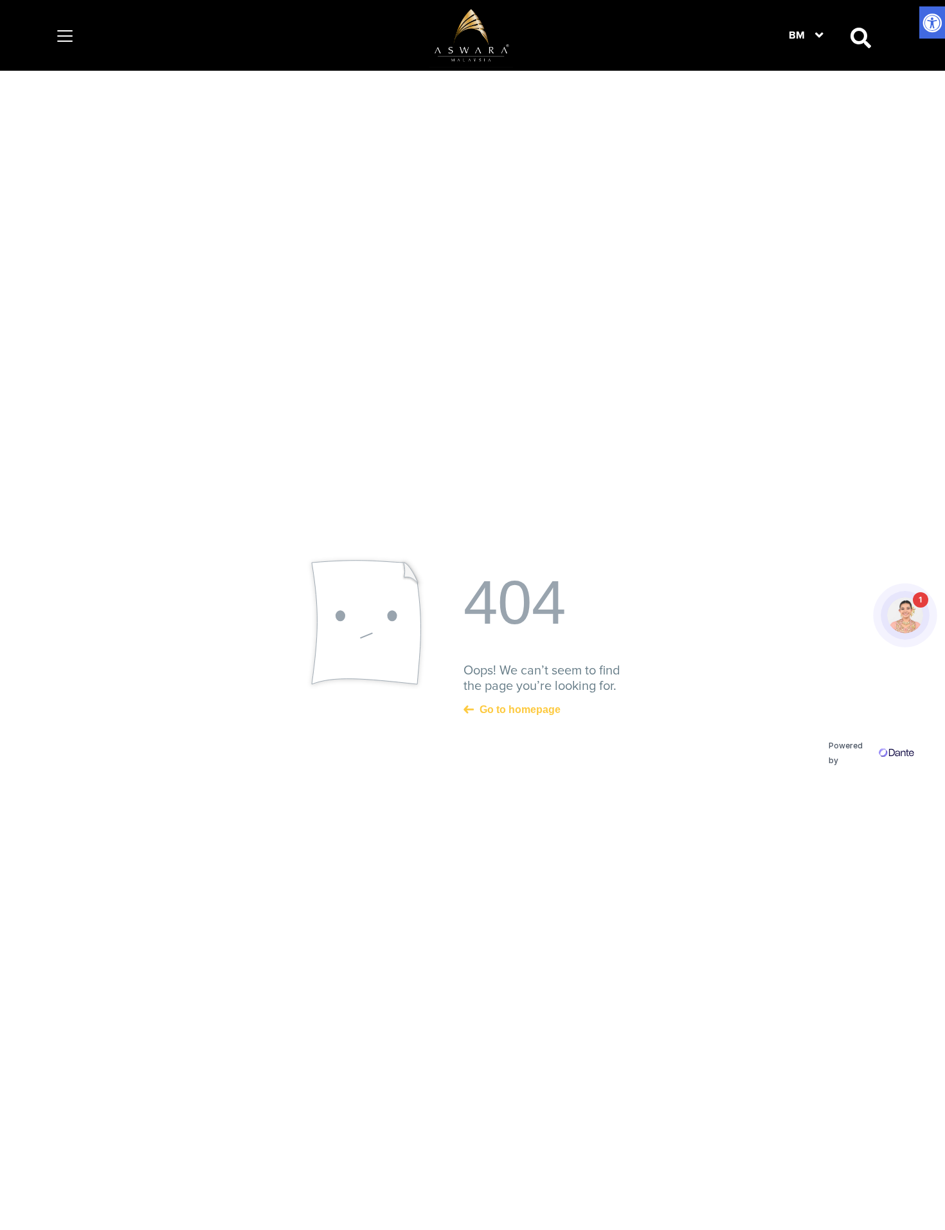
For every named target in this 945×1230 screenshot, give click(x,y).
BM (797, 35)
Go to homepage (520, 708)
